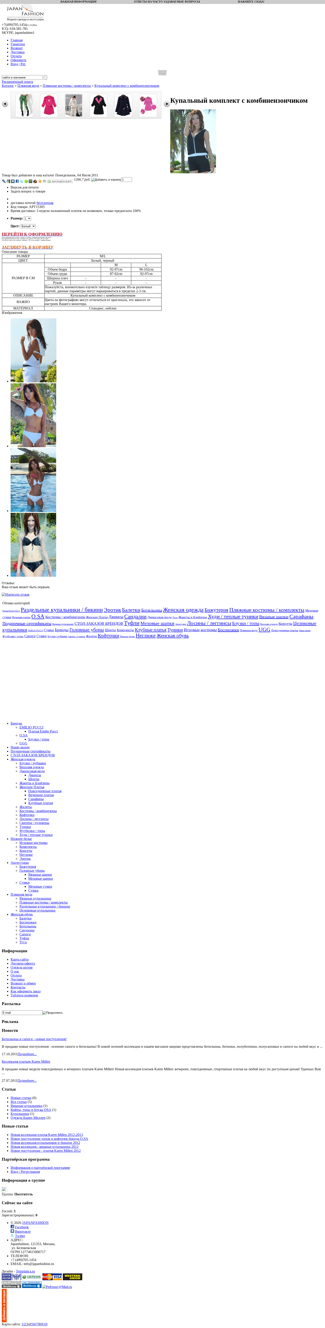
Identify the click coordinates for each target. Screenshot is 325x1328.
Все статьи (19, 1102)
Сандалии (135, 616)
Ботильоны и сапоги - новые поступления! (34, 1039)
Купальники (20, 1114)
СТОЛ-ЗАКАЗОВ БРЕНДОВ (99, 623)
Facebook (22, 1227)
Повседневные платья (284, 630)
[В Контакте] (13, 181)
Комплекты (125, 630)
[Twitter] (21, 181)
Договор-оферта (23, 963)
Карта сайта (20, 959)
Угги (175, 617)
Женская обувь (173, 635)
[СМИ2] (26, 181)
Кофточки (108, 635)
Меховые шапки (157, 623)
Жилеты (91, 636)
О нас (15, 971)
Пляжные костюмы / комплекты (67, 86)
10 (45, 1324)
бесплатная (44, 203)
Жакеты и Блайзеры (192, 617)
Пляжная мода (28, 86)
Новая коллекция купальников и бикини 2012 (45, 1143)
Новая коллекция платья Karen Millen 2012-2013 (47, 1135)
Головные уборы (86, 629)
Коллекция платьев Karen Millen (26, 1061)
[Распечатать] (44, 181)
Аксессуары (180, 624)
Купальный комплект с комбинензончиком (126, 86)
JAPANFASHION (35, 1223)
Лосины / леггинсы (209, 623)
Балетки (131, 610)
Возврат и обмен (23, 983)
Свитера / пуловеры (76, 636)
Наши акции (304, 630)
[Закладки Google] (8, 181)
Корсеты (285, 624)
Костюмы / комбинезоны (65, 617)
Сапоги (30, 636)
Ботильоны (151, 610)
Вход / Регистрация (25, 1171)
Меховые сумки (40, 886)
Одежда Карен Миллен (28, 1118)
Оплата (16, 975)
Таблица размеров (24, 995)
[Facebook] (17, 181)
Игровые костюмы (200, 630)
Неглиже (146, 635)
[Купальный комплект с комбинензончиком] (193, 172)
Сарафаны (301, 616)
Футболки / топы (12, 636)
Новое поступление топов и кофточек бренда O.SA (49, 1139)
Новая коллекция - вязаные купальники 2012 (44, 1147)
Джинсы (116, 616)
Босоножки (228, 629)
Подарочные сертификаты (26, 623)
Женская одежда (183, 610)
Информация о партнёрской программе (40, 1168)
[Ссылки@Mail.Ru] (30, 181)
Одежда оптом (21, 967)
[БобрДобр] (35, 181)
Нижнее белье (127, 636)
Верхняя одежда (269, 624)
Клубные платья (150, 629)
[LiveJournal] (4, 181)
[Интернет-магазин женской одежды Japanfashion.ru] (4, 1321)
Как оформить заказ (25, 991)
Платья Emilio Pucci (11, 611)
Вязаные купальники (63, 624)
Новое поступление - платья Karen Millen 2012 (46, 1150)
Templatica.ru (25, 1271)
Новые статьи (21, 1098)
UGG (264, 629)
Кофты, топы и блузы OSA (31, 1110)
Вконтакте (23, 1231)
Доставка (18, 979)
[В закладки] (40, 181)
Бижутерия (216, 610)
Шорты (110, 630)
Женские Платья (97, 617)
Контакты (18, 987)
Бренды (62, 630)
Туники (175, 629)
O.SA (37, 616)
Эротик (112, 610)
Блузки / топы (245, 623)
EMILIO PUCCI (35, 630)
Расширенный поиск (17, 82)
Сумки (49, 630)
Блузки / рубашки (57, 636)
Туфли (132, 623)
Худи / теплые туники (233, 616)
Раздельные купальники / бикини (62, 610)
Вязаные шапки (274, 616)
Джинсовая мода (159, 617)
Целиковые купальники (37, 910)
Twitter (20, 1236)
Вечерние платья (21, 617)
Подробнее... (27, 1054)
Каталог (8, 86)
